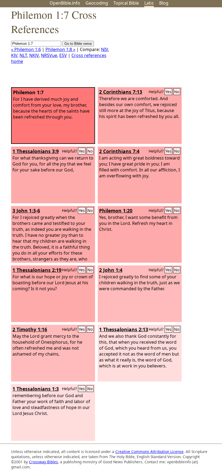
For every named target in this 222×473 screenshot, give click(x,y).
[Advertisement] (167, 49)
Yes (168, 91)
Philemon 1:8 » (60, 49)
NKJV (34, 55)
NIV (104, 49)
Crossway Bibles (43, 461)
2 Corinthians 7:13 (120, 92)
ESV (63, 55)
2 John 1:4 (110, 270)
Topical (126, 3)
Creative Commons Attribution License (149, 451)
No (176, 91)
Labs (149, 3)
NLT (23, 55)
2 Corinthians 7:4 (119, 151)
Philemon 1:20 (115, 210)
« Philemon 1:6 (26, 49)
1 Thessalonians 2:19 (36, 270)
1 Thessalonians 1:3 (35, 389)
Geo (97, 3)
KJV (14, 55)
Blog (163, 3)
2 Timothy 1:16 (29, 329)
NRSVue (49, 55)
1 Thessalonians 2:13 (123, 329)
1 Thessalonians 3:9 (35, 151)
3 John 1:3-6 (26, 210)
